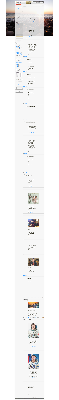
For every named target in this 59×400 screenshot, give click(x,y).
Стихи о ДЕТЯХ (17, 10)
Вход (41, 1)
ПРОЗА (16, 14)
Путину (24, 254)
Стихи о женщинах (17, 9)
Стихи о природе (17, 8)
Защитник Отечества (26, 381)
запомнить (17, 88)
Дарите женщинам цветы (18, 47)
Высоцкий (24, 6)
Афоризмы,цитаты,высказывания (19, 19)
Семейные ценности (17, 61)
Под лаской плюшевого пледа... (19, 58)
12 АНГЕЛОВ (17, 66)
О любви (24, 105)
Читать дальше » (33, 21)
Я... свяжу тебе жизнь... (18, 52)
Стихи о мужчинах (27, 297)
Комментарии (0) (25, 56)
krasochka (36, 297)
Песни (16, 18)
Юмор (16, 15)
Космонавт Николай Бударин (27, 350)
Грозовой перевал (26, 215)
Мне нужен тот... (25, 299)
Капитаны (24, 189)
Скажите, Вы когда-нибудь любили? (19, 54)
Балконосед (25, 24)
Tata (35, 317)
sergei (34, 347)
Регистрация (39, 1)
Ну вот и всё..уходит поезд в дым (19, 62)
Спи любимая (17, 65)
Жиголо (24, 239)
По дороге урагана (26, 174)
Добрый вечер (17, 48)
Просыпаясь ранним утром (18, 53)
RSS (43, 1)
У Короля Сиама (25, 277)
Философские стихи (17, 13)
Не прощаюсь (25, 135)
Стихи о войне (17, 17)
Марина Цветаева (17, 16)
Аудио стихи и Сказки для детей (19, 11)
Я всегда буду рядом (18, 49)
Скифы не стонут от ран (27, 121)
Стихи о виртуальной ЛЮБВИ (18, 7)
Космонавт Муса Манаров (27, 319)
